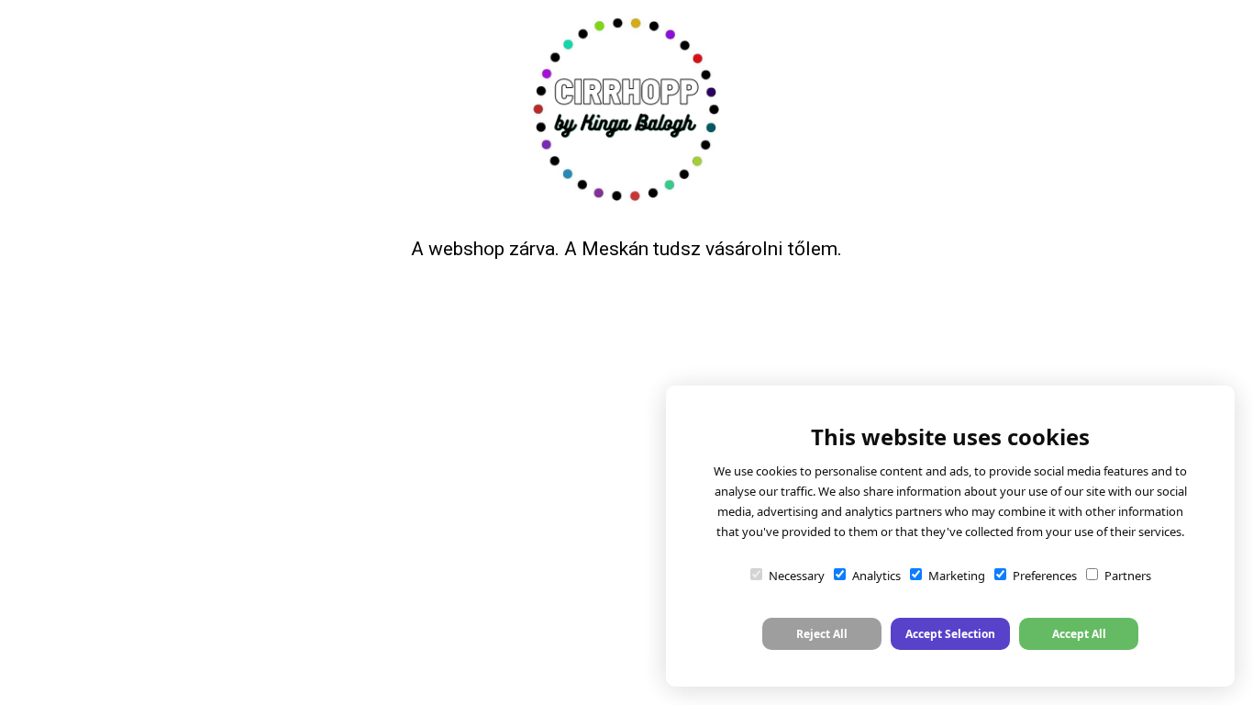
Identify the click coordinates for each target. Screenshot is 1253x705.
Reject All (822, 634)
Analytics (876, 575)
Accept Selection (950, 634)
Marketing (956, 575)
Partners (1127, 575)
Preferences (1045, 575)
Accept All (1079, 634)
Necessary (797, 575)
